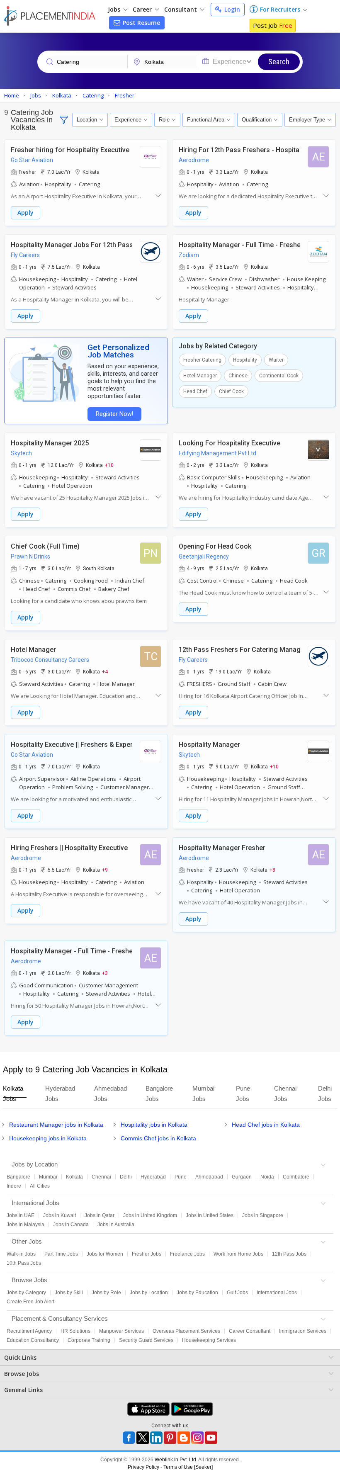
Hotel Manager (200, 376)
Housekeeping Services (209, 1340)
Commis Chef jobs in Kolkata (158, 1138)
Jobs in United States (209, 1215)
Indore (14, 1185)
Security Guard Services (146, 1340)
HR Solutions (75, 1331)
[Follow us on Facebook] (129, 1437)
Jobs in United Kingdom (150, 1215)
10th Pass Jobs (24, 1263)
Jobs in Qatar (99, 1215)
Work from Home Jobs (238, 1253)
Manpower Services (121, 1331)
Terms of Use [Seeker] (188, 1467)
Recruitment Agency (29, 1331)
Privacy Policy (143, 1467)
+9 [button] (105, 869)
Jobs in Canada (71, 1224)
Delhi (126, 1176)
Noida (267, 1176)
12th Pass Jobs (289, 1253)
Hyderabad (153, 1176)
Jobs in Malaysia (25, 1224)
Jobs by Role (106, 1292)
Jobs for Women (105, 1253)
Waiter (276, 360)
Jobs (115, 9)
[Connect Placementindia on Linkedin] (156, 1437)
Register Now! (114, 414)
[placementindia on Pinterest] (170, 1437)
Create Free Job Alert (30, 1301)
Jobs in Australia (115, 1224)
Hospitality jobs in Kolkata (154, 1124)
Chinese (238, 376)
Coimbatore (296, 1176)
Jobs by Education (197, 1292)
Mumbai (48, 1176)
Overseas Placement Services (186, 1331)
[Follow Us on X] (142, 1437)
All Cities (40, 1185)
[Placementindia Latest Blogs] (183, 1437)
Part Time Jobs (61, 1253)
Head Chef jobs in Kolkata (266, 1124)
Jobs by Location (149, 1292)
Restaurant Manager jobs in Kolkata (56, 1124)
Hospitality (245, 360)
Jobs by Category (26, 1292)
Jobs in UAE (20, 1215)
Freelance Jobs (187, 1253)
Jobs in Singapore (262, 1215)
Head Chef (195, 391)
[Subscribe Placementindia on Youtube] (211, 1437)
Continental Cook (279, 376)
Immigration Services (302, 1331)
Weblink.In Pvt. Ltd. (176, 1460)
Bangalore (18, 1176)
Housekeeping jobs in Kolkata (48, 1138)
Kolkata (74, 1176)
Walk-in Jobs (21, 1253)
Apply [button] (25, 212)
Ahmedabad (209, 1176)
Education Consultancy (33, 1340)
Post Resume (140, 23)
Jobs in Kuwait (59, 1215)
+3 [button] (105, 973)
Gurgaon (242, 1176)
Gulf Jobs (237, 1292)
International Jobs (277, 1292)
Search (278, 61)
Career (143, 9)
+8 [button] (272, 869)
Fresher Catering (202, 360)
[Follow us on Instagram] (197, 1437)
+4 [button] (105, 671)
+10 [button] (109, 465)
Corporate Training (89, 1340)
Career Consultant (249, 1331)
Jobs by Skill (69, 1292)
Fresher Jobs (146, 1253)
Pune (181, 1176)
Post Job (272, 25)
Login (231, 9)
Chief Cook (231, 391)
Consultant (181, 9)
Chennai (101, 1176)
